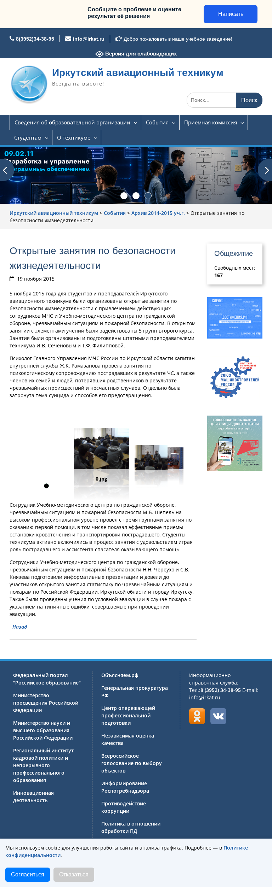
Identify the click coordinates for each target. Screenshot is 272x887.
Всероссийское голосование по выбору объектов (131, 763)
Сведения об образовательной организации (72, 122)
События (157, 122)
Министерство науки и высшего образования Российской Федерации (43, 730)
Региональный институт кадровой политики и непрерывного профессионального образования (43, 765)
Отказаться (74, 874)
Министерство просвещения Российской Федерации (45, 702)
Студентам (27, 137)
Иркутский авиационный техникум (137, 72)
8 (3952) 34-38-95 (220, 690)
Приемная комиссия (210, 122)
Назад (19, 626)
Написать (230, 14)
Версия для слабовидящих (140, 54)
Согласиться (27, 874)
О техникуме (73, 137)
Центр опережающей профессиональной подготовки (128, 715)
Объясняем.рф (119, 675)
